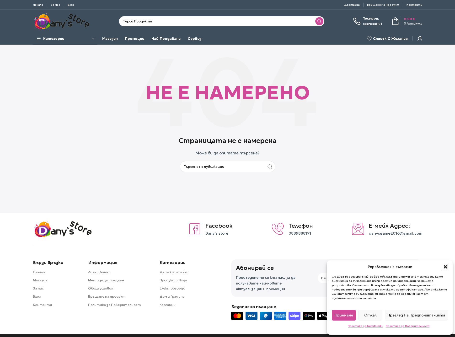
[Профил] (420, 38)
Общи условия (100, 288)
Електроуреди (172, 288)
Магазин (40, 280)
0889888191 (300, 233)
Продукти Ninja (173, 280)
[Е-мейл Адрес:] (358, 229)
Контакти (42, 305)
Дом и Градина (172, 296)
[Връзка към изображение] (63, 228)
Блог (37, 296)
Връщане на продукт (107, 296)
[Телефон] (278, 229)
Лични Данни (99, 272)
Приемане (344, 315)
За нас (38, 288)
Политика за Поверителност (407, 326)
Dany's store (216, 233)
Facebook (219, 225)
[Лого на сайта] (61, 20)
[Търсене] (319, 21)
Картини (168, 305)
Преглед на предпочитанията (416, 315)
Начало (39, 272)
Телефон (301, 225)
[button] (445, 266)
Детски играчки (174, 272)
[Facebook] (195, 229)
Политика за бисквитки (365, 326)
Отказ (370, 315)
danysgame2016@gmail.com (395, 233)
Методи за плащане (106, 280)
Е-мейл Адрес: (389, 225)
